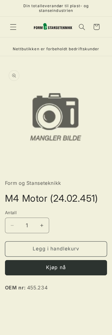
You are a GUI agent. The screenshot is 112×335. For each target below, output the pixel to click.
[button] (13, 27)
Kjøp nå (56, 267)
